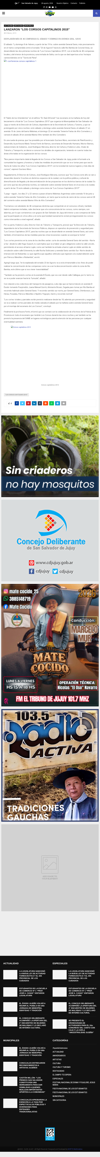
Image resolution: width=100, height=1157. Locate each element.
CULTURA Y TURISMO (62, 1067)
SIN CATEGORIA (59, 1100)
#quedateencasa (60, 1048)
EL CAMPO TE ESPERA (62, 1075)
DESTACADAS (18, 25)
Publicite (82, 3)
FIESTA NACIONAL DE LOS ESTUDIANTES (70, 1089)
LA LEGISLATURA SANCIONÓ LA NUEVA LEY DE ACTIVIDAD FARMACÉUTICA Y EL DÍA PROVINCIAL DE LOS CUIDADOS (32, 976)
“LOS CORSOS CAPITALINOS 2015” (16, 394)
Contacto (74, 3)
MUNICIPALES (29, 25)
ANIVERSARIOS (59, 1056)
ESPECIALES (58, 1079)
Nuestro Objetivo (62, 3)
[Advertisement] (50, 932)
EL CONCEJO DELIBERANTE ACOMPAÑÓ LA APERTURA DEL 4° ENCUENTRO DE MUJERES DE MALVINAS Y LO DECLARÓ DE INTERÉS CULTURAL (33, 1023)
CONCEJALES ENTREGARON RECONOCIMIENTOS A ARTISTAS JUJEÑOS (32, 1065)
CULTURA (57, 1063)
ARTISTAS (57, 1059)
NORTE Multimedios (75, 1149)
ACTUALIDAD (9, 25)
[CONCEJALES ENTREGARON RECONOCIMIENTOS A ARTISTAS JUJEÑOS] (10, 1066)
